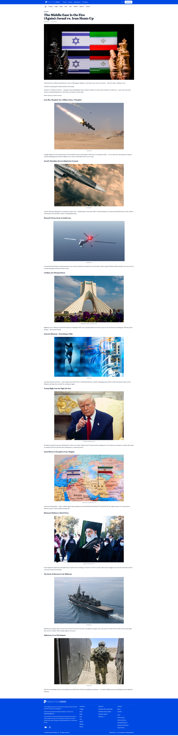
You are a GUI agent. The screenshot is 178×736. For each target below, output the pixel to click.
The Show (85, 2)
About (119, 709)
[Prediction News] (53, 2)
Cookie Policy (120, 727)
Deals (61, 6)
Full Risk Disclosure (122, 722)
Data (65, 6)
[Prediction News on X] (49, 727)
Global (75, 6)
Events (70, 2)
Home (65, 2)
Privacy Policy (121, 717)
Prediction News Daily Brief (105, 709)
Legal (56, 6)
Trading (50, 6)
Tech (70, 6)
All (45, 6)
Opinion (81, 6)
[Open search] (122, 2)
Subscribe (128, 2)
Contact (119, 711)
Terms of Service (121, 720)
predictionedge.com (49, 713)
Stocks (88, 6)
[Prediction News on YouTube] (45, 727)
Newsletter (77, 2)
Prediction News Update (104, 711)
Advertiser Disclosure (122, 725)
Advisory (100, 716)
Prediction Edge (102, 714)
